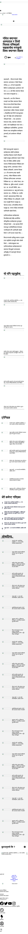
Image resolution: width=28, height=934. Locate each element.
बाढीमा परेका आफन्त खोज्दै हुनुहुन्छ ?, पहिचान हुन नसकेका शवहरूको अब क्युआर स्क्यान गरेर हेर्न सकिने (13, 353)
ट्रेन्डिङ (1, 919)
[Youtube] (10, 903)
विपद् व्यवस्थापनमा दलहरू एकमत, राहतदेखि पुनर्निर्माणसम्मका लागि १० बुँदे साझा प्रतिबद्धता (18, 632)
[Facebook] (2, 903)
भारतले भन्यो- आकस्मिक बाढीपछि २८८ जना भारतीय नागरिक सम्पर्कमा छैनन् (13, 301)
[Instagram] (14, 903)
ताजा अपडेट (2, 912)
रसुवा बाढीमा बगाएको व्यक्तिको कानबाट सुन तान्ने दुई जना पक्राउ (17, 433)
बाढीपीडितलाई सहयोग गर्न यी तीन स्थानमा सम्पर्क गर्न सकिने (16, 479)
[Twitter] (6, 903)
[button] (1, 929)
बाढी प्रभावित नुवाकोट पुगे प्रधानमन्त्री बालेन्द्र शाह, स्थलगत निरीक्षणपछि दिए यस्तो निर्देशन (14, 382)
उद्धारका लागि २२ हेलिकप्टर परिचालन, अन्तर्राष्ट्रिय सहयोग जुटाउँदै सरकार (17, 489)
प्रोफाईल (2, 926)
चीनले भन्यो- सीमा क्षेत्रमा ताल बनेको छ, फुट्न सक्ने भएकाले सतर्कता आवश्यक (13, 407)
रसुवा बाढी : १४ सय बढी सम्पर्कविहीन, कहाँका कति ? (18, 597)
